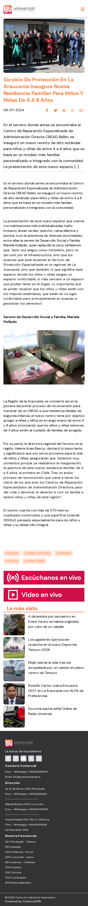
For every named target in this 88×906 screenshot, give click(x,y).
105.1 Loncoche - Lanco (19, 857)
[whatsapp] (72, 110)
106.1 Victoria (13, 872)
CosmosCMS (32, 901)
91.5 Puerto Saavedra (18, 882)
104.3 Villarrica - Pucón (19, 852)
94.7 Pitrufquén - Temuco (20, 841)
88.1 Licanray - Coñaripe (20, 862)
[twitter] (55, 110)
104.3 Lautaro (13, 867)
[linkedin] (64, 110)
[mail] (81, 110)
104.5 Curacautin (15, 877)
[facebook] (47, 110)
